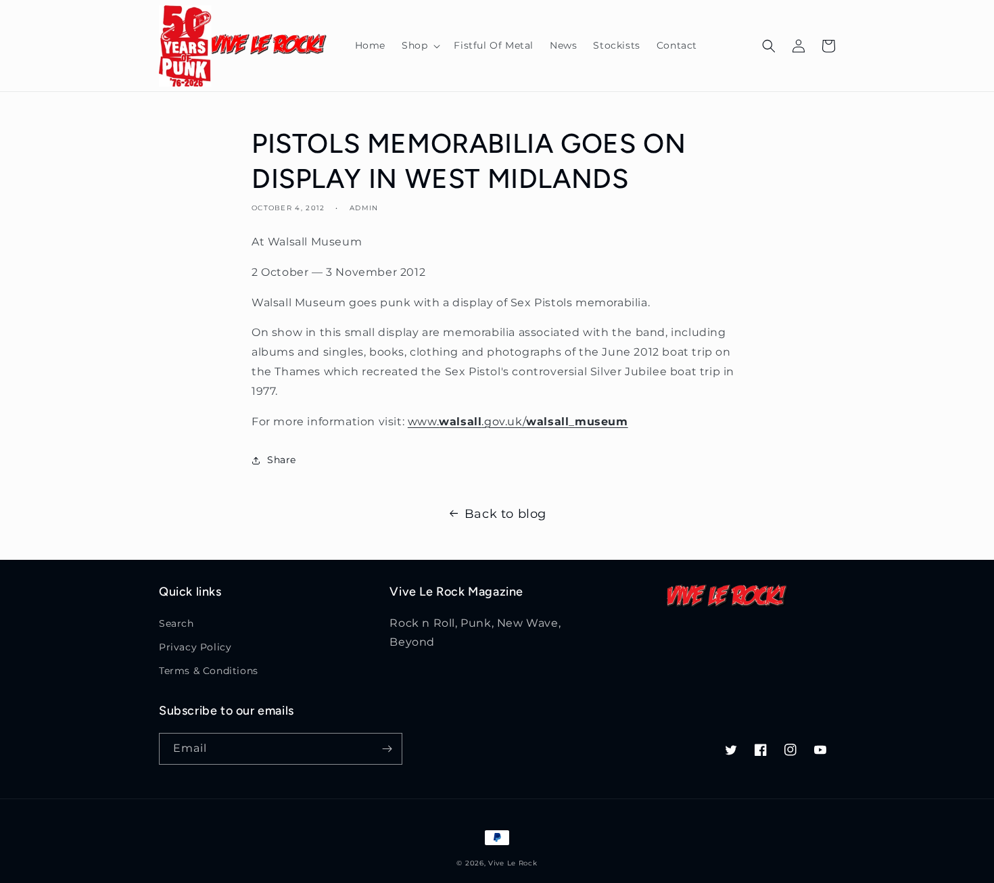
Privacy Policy (195, 647)
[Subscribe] (387, 749)
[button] (420, 45)
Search (176, 623)
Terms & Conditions (208, 671)
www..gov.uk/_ (518, 421)
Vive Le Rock (512, 863)
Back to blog (505, 513)
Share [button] (281, 460)
